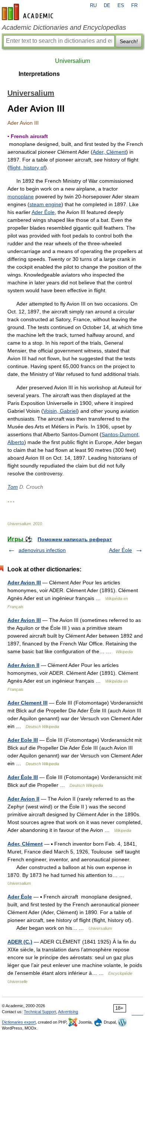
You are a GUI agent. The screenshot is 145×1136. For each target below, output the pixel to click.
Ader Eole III (22, 740)
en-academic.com (28, 12)
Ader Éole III (22, 777)
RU (93, 5)
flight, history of (27, 167)
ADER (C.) (19, 942)
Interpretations (39, 74)
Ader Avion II (23, 665)
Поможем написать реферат (75, 539)
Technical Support (40, 1011)
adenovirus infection (42, 550)
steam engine (45, 204)
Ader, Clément (109, 152)
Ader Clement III (27, 703)
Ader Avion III (24, 582)
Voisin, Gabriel (60, 411)
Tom (12, 487)
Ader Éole (43, 212)
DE (107, 5)
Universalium (72, 61)
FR (134, 5)
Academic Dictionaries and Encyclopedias (64, 27)
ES (120, 5)
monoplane (20, 197)
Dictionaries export (19, 1022)
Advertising (68, 1011)
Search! (129, 41)
